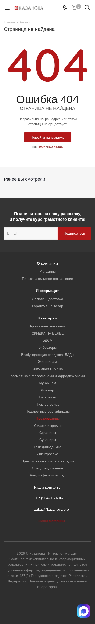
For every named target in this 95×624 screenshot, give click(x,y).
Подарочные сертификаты (48, 411)
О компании (47, 263)
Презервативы (48, 418)
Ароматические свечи (48, 326)
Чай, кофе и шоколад (47, 475)
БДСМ (48, 340)
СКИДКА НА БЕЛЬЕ (48, 333)
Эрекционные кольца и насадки (47, 461)
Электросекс (47, 454)
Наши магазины (52, 521)
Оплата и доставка (47, 299)
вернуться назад (51, 146)
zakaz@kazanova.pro (51, 510)
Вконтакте (41, 606)
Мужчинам (47, 383)
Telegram (54, 606)
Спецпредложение (47, 468)
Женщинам (47, 362)
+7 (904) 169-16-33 (51, 498)
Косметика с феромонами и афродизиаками (47, 376)
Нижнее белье (48, 404)
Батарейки (47, 397)
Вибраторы (47, 347)
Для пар (47, 390)
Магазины (47, 271)
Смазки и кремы (47, 426)
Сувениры (47, 440)
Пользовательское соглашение (47, 279)
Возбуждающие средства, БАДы (47, 355)
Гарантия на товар (47, 306)
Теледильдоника (47, 447)
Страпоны (47, 433)
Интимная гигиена (47, 369)
